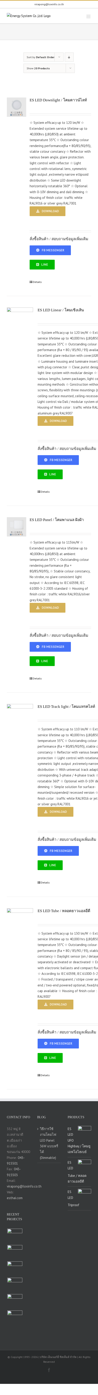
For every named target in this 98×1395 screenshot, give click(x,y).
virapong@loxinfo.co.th (49, 4)
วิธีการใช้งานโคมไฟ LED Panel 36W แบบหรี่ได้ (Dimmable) (49, 1143)
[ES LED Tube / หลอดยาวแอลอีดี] (20, 921)
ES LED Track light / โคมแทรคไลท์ (66, 706)
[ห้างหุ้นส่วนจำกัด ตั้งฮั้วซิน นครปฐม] (15, 1236)
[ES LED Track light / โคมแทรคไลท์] (20, 717)
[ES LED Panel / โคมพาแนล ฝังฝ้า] (16, 527)
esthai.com (15, 1198)
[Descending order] (69, 57)
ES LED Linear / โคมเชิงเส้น (61, 310)
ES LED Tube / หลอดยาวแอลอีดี (64, 911)
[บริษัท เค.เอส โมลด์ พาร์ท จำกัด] (15, 1252)
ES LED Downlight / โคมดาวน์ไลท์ (58, 100)
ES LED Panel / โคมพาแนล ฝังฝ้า (57, 520)
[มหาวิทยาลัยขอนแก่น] (15, 1301)
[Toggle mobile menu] (88, 16)
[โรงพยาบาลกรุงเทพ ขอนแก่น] (15, 1269)
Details (37, 282)
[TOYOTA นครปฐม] (15, 1285)
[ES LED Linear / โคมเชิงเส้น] (20, 320)
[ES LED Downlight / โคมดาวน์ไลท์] (16, 107)
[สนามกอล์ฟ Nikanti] (15, 1318)
